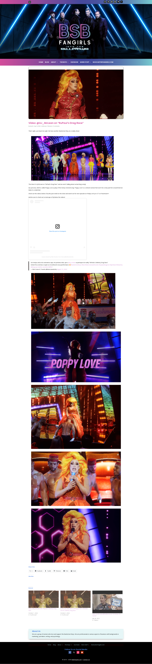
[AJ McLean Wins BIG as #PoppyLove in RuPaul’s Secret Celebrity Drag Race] (75, 599)
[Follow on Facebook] (105, 2)
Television (49, 126)
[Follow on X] (121, 2)
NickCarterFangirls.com (103, 62)
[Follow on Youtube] (118, 2)
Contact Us (86, 659)
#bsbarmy (119, 265)
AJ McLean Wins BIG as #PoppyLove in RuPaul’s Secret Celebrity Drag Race (74, 609)
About (53, 62)
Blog (47, 62)
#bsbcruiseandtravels (91, 265)
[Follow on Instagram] (111, 2)
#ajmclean (113, 265)
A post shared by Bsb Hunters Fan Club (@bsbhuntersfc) (57, 257)
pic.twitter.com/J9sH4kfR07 (44, 267)
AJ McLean (44, 126)
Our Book (74, 62)
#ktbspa (33, 267)
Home (41, 62)
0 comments (56, 126)
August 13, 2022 (62, 269)
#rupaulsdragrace (104, 265)
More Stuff (84, 62)
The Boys (63, 62)
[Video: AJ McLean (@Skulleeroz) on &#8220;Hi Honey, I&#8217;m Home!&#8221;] (107, 602)
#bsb (83, 265)
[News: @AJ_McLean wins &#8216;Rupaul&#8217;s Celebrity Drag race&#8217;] (43, 599)
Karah (31, 126)
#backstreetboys (76, 265)
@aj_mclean (72, 262)
